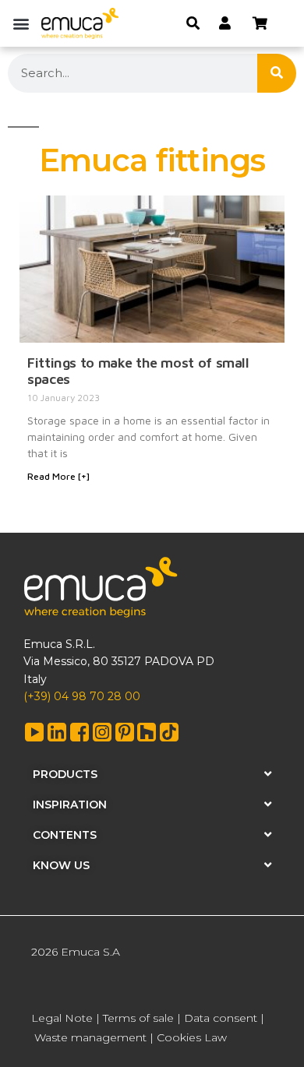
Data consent (220, 1018)
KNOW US (61, 865)
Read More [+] (58, 476)
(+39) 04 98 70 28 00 (81, 696)
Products (65, 774)
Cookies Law (192, 1037)
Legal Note (62, 1018)
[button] (21, 23)
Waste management (90, 1037)
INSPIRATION (70, 805)
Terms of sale (138, 1018)
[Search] (276, 73)
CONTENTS (65, 835)
